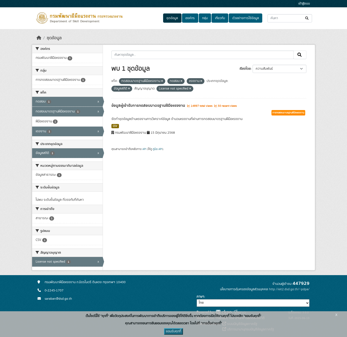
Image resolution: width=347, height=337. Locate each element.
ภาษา (200, 296)
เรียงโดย (245, 68)
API (144, 149)
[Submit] (307, 18)
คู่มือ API (157, 149)
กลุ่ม (205, 18)
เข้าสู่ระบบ (304, 3)
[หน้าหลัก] (39, 38)
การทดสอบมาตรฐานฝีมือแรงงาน (288, 112)
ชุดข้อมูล (172, 18)
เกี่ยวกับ (220, 18)
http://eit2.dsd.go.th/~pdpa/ (289, 289)
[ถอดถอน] (162, 81)
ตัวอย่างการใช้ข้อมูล (245, 18)
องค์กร (190, 18)
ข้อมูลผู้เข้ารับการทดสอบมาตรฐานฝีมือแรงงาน (148, 105)
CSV (115, 126)
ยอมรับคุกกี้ (173, 331)
